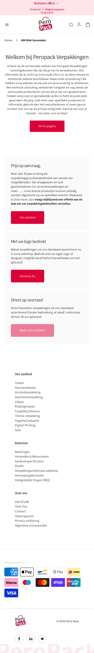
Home (8, 40)
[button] (87, 24)
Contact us (35, 9)
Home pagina (47, 126)
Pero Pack (72, 621)
